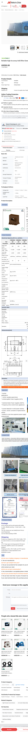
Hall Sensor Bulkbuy (6, 719)
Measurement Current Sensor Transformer (11, 716)
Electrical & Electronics (9, 9)
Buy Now (9, 729)
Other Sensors (4, 690)
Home (2, 9)
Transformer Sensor (19, 712)
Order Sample (23, 75)
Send (13, 608)
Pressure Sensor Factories (7, 709)
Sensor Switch (17, 690)
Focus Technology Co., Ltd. (17, 726)
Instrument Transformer (6, 687)
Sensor (16, 9)
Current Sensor (21, 9)
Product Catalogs (20, 684)
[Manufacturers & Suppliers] (14, 2)
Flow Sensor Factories (7, 712)
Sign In (3, 141)
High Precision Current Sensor (8, 702)
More (2, 721)
